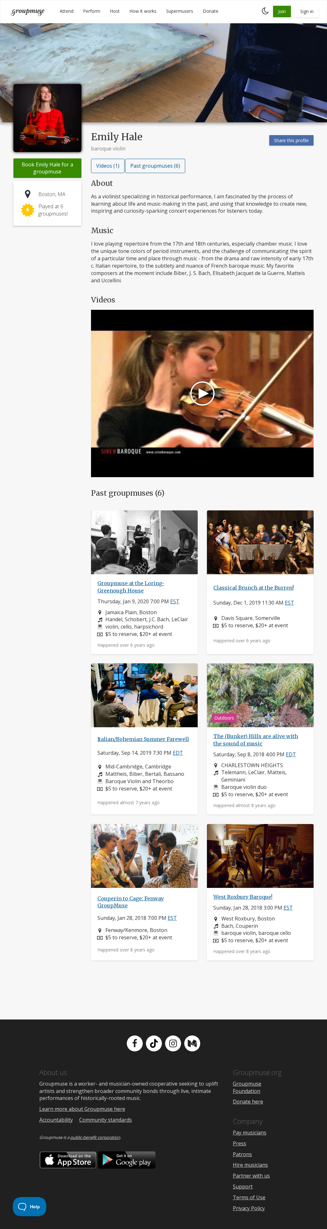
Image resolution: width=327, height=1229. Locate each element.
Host (115, 11)
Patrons (242, 1154)
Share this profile (291, 140)
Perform (91, 11)
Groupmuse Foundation (247, 1087)
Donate (210, 11)
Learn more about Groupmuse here (82, 1108)
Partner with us (251, 1175)
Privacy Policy (249, 1208)
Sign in (307, 11)
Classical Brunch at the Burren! (253, 587)
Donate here (248, 1101)
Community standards (105, 1119)
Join (282, 11)
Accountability (56, 1119)
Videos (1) (107, 165)
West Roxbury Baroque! (242, 897)
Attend (66, 11)
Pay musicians (249, 1132)
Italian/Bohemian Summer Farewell (143, 739)
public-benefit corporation (95, 1137)
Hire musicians (250, 1164)
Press (239, 1143)
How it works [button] (142, 11)
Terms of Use (249, 1197)
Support (243, 1186)
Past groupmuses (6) (155, 165)
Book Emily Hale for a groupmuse (47, 168)
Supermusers (179, 11)
